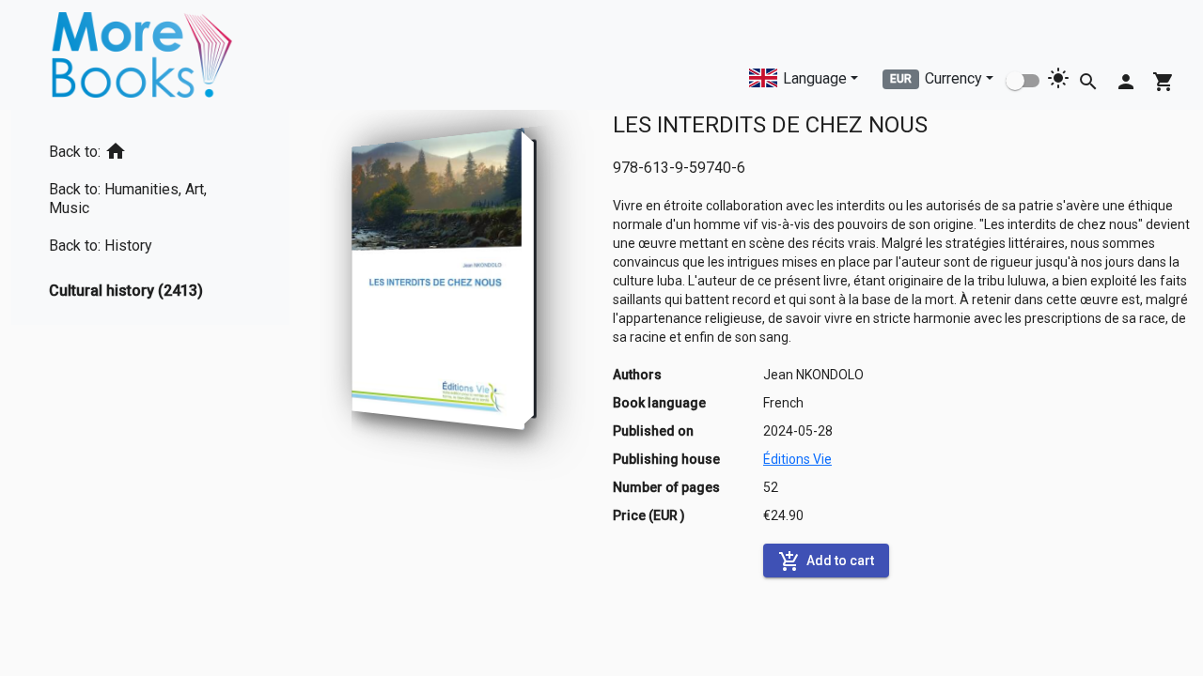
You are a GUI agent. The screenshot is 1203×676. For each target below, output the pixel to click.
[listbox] (150, 217)
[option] (150, 148)
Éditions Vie (797, 459)
